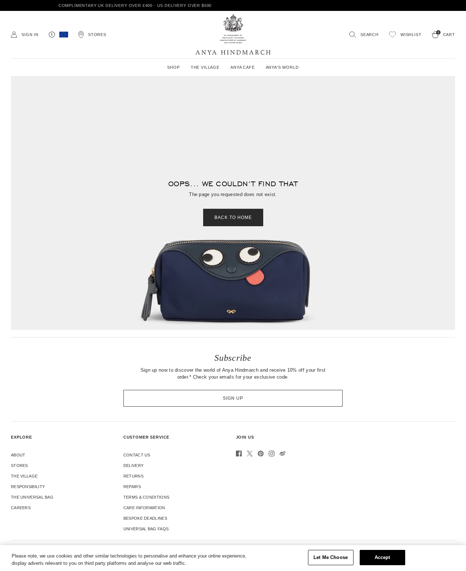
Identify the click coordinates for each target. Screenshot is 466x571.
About (18, 455)
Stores (19, 465)
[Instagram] (272, 453)
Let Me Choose (330, 557)
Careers (21, 508)
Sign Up (233, 398)
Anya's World (282, 67)
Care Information (144, 508)
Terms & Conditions (146, 497)
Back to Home (233, 217)
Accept (382, 557)
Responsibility (28, 486)
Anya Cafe (242, 67)
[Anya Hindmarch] (233, 34)
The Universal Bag (32, 497)
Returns (133, 476)
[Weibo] (282, 453)
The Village (24, 476)
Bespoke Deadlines (145, 518)
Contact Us (136, 455)
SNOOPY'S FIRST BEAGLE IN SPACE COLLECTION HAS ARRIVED (240, 5)
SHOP (173, 67)
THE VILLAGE (205, 67)
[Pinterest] (261, 453)
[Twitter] (250, 453)
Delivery (133, 465)
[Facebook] (239, 453)
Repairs (132, 486)
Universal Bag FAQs (146, 529)
